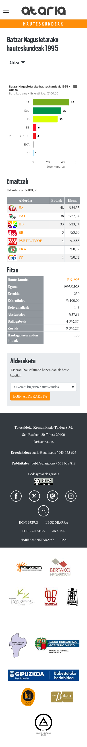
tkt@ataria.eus (43, 441)
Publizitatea (33, 531)
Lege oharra (57, 522)
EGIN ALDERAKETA (30, 396)
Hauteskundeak (43, 24)
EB (21, 232)
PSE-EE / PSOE (30, 240)
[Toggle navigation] (6, 11)
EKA (22, 248)
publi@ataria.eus (43, 463)
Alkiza (15, 62)
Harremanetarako (37, 539)
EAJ (22, 215)
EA (21, 207)
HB (21, 224)
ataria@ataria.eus (44, 452)
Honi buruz (28, 522)
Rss (63, 539)
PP (21, 257)
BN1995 (73, 279)
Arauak (58, 531)
